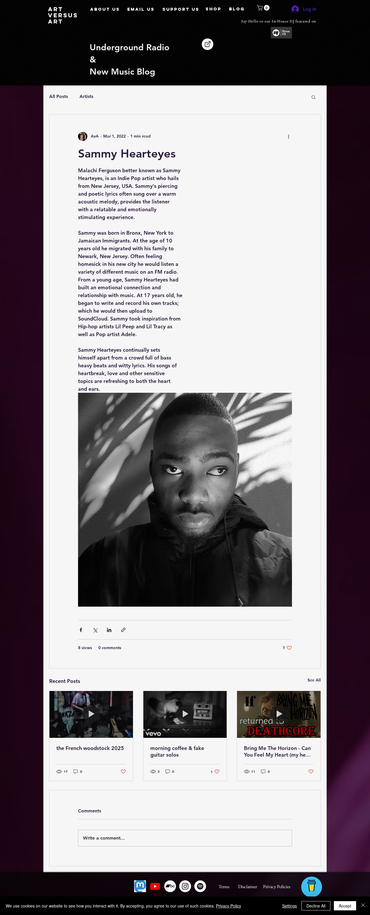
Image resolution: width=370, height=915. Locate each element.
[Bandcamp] (170, 886)
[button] (264, 8)
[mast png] (140, 886)
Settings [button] (289, 906)
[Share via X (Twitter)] (95, 630)
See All (314, 680)
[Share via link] (123, 630)
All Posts (58, 96)
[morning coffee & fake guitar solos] (185, 714)
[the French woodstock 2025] (91, 714)
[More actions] (288, 136)
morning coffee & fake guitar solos (177, 751)
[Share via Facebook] (81, 630)
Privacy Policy (228, 906)
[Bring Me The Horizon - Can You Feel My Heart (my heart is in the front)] (279, 714)
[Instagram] (185, 886)
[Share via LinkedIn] (109, 630)
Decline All (315, 906)
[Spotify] (200, 886)
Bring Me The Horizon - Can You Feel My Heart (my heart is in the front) (278, 751)
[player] (207, 44)
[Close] (363, 905)
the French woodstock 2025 (90, 748)
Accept (345, 906)
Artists (86, 96)
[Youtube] (155, 886)
